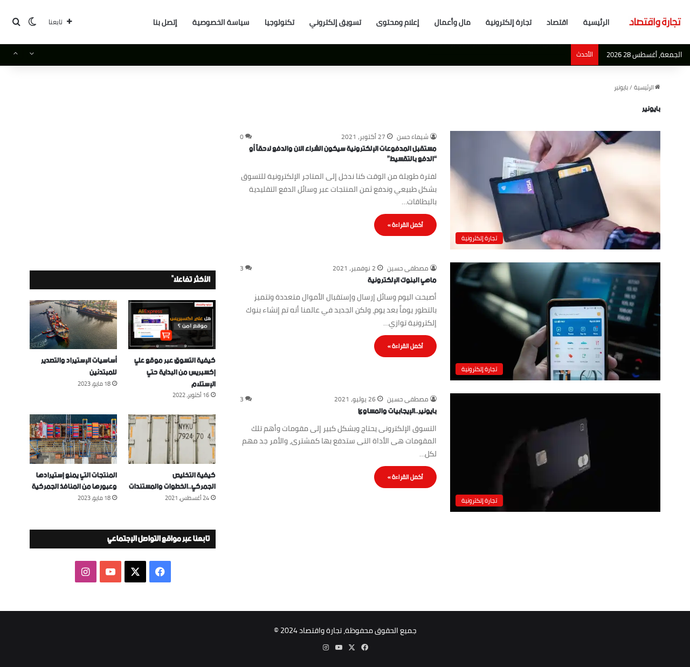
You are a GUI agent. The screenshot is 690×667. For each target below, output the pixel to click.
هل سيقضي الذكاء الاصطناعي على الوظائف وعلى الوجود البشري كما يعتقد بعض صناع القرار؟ (439, 55)
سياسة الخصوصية (221, 22)
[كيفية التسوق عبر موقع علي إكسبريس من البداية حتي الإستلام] (172, 324)
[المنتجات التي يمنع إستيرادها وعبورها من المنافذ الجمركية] (73, 438)
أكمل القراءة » (405, 224)
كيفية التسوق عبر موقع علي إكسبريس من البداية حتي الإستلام (175, 372)
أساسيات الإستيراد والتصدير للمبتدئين (79, 366)
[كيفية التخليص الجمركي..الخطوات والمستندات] (172, 438)
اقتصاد (557, 22)
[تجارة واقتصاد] (655, 22)
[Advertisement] (123, 157)
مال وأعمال (452, 22)
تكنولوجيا (279, 22)
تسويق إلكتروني (335, 22)
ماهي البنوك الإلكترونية (402, 280)
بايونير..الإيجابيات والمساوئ (397, 411)
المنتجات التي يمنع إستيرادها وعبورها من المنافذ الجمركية (74, 481)
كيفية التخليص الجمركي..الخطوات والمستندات (172, 481)
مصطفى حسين (408, 268)
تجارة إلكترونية (509, 22)
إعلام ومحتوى (397, 22)
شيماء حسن (413, 136)
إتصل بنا (165, 22)
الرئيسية (596, 22)
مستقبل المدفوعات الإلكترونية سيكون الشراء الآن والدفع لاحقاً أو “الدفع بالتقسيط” (343, 154)
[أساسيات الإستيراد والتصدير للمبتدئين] (73, 324)
